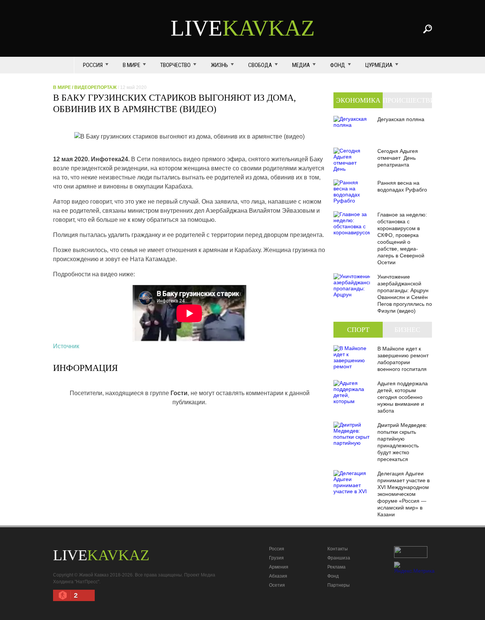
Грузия (276, 558)
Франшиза (338, 558)
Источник (66, 346)
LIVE (243, 28)
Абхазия (278, 576)
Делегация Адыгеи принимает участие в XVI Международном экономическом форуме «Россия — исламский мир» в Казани (403, 493)
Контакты (337, 548)
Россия (93, 65)
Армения (278, 567)
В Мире (131, 65)
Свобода (260, 65)
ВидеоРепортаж (95, 87)
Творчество (175, 65)
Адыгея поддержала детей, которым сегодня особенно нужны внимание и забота (402, 397)
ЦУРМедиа (379, 65)
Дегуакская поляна (400, 119)
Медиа (301, 65)
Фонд (337, 65)
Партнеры (338, 585)
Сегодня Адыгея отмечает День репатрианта (397, 158)
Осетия (277, 585)
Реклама (336, 567)
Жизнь (219, 65)
